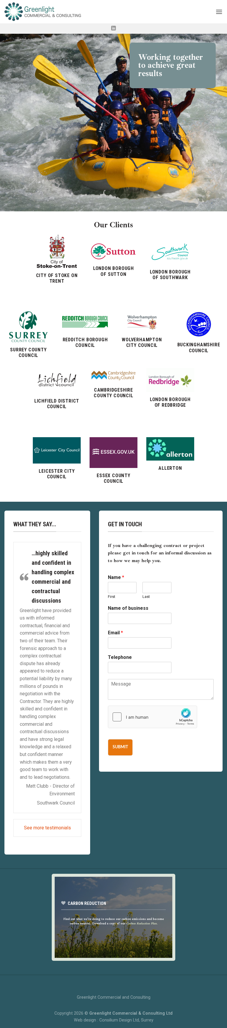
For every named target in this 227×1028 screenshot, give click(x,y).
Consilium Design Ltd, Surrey (126, 1020)
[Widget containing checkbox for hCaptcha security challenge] (152, 717)
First (111, 596)
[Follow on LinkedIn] (113, 28)
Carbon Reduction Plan (141, 924)
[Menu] (219, 11)
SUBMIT (120, 747)
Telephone (120, 657)
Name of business (128, 608)
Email (115, 633)
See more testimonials (47, 828)
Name (116, 577)
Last (146, 596)
